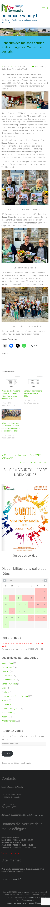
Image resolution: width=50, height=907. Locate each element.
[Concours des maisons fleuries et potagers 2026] (33, 381)
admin (6, 66)
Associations (40, 66)
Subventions (7, 712)
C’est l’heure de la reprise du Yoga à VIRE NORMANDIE (21, 456)
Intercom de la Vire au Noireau (15, 696)
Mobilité (5, 700)
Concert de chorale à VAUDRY (33, 462)
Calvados (5, 671)
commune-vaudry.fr (20, 15)
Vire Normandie (8, 721)
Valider (7, 753)
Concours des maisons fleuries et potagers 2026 (33, 393)
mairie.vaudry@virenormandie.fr (33, 815)
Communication (8, 680)
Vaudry (25, 69)
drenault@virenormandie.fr (11, 879)
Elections (5, 692)
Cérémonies (17, 69)
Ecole (4, 688)
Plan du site (39, 903)
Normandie (6, 704)
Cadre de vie (6, 69)
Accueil (9, 903)
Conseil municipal (9, 684)
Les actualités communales (24, 903)
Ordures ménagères (10, 708)
